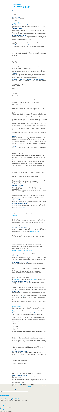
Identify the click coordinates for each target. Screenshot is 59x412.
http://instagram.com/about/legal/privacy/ (34, 231)
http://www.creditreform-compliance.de (17, 23)
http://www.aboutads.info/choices (34, 279)
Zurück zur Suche (3, 403)
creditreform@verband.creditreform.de (16, 89)
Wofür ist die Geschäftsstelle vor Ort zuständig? (5, 397)
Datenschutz (29, 386)
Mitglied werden (45, 0)
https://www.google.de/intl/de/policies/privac (41, 237)
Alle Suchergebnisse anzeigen (5, 395)
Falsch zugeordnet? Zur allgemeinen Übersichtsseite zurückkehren (10, 398)
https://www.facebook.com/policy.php (34, 273)
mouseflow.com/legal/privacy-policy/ (16, 368)
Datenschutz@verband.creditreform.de (16, 96)
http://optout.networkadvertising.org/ (17, 279)
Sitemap (29, 387)
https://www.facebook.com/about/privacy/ (17, 306)
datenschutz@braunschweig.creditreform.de (17, 22)
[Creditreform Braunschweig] (15, 1)
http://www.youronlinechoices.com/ (16, 310)
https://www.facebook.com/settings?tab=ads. (29, 276)
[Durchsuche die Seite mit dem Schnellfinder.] (38, 3)
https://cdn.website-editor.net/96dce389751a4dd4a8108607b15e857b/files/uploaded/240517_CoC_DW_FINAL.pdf (24, 56)
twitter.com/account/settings (34, 208)
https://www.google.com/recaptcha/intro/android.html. (30, 250)
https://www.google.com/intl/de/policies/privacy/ (17, 250)
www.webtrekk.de (43, 313)
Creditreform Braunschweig (38, 0)
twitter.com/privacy (23, 207)
